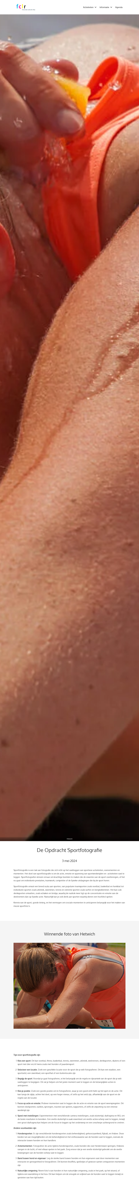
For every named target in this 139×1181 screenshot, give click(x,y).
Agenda (119, 7)
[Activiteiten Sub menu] (96, 7)
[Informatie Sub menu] (111, 7)
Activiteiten (88, 7)
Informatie (104, 7)
